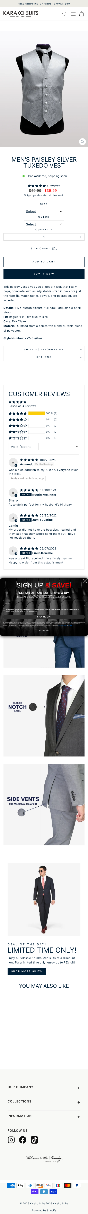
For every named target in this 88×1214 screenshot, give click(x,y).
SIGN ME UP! (44, 617)
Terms (70, 625)
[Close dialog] (85, 581)
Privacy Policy (62, 625)
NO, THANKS (44, 630)
